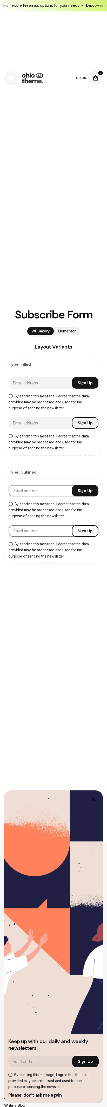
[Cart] (95, 78)
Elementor (67, 331)
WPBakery (40, 331)
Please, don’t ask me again (35, 1095)
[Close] (93, 800)
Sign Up (85, 382)
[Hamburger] (11, 78)
